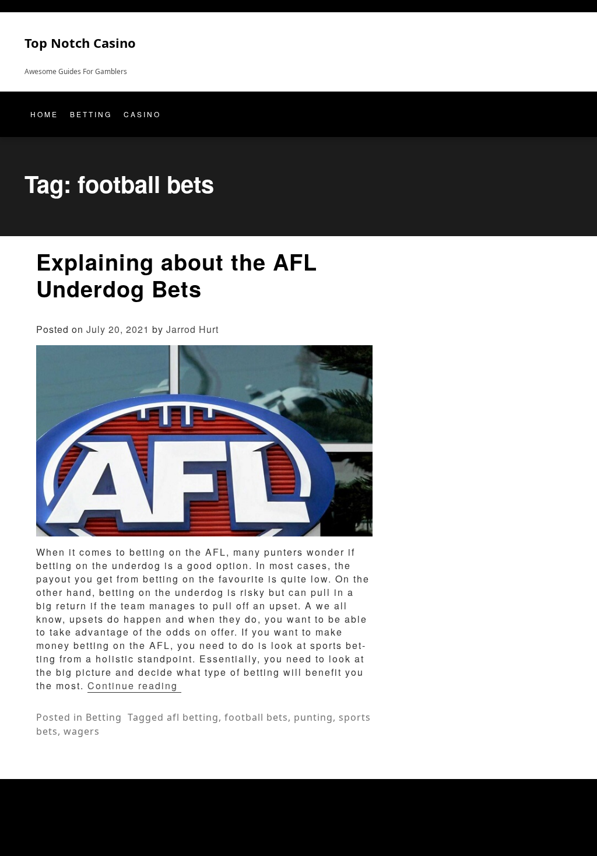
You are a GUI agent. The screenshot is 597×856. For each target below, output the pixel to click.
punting (313, 717)
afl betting (193, 717)
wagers (82, 731)
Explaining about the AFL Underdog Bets (176, 274)
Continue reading (134, 685)
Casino (142, 114)
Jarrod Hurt (192, 329)
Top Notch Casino (80, 42)
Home (44, 114)
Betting (91, 114)
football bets (256, 717)
